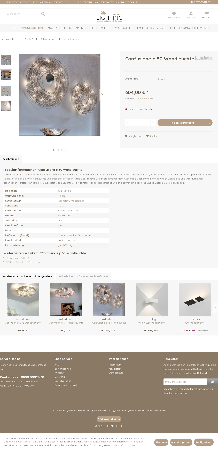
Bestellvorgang (62, 380)
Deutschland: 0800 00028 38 (22, 377)
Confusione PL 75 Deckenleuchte (23, 322)
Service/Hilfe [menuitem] (202, 2)
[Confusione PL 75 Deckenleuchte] (23, 299)
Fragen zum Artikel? (17, 258)
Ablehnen (161, 442)
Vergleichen (135, 136)
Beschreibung (11, 159)
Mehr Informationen (125, 445)
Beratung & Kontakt (65, 384)
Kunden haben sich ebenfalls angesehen (27, 276)
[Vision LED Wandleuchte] (152, 299)
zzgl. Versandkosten (145, 98)
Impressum (115, 364)
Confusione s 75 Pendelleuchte (66, 322)
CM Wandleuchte (195, 322)
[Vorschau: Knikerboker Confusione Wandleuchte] (6, 60)
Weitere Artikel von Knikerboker (23, 262)
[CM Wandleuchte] (195, 299)
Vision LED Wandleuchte (152, 322)
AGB (56, 364)
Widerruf (59, 372)
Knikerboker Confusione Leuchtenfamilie (83, 276)
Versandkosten (101, 410)
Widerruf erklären (109, 419)
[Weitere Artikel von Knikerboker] (204, 62)
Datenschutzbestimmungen (193, 388)
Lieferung (59, 376)
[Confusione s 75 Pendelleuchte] (66, 299)
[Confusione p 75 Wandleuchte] (109, 299)
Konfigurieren (204, 442)
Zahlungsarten (62, 368)
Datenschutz (116, 372)
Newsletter (115, 368)
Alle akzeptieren (181, 442)
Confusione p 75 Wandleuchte (109, 322)
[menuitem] (26, 13)
